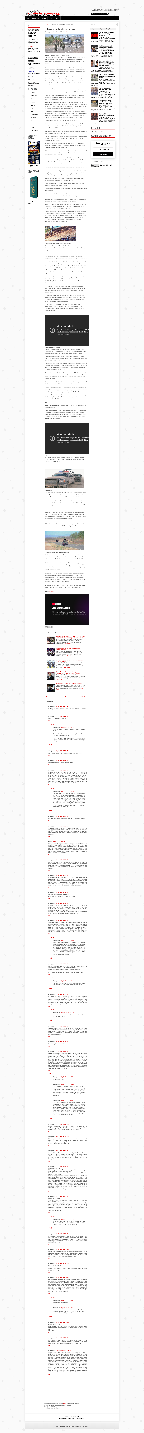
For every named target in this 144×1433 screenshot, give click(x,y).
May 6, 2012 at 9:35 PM (62, 1041)
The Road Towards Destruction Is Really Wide (106, 114)
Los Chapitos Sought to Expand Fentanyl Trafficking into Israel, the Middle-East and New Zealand (107, 63)
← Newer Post (48, 697)
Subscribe (103, 154)
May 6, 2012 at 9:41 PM (67, 981)
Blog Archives (110, 29)
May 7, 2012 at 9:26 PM (62, 1234)
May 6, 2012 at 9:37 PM (62, 1051)
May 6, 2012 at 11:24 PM (67, 940)
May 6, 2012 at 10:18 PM (67, 1012)
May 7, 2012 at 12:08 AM (67, 1077)
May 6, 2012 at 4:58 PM (62, 875)
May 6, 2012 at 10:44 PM (67, 791)
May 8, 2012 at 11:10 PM (62, 1277)
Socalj (32, 127)
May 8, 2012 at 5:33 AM (62, 1263)
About (51, 18)
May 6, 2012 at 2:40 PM (62, 816)
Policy (57, 18)
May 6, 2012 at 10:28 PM (67, 727)
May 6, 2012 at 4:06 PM (59, 841)
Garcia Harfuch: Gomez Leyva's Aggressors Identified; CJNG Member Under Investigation (68, 672)
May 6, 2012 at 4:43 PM (62, 860)
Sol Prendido (34, 130)
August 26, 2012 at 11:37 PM (64, 1350)
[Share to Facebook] (52, 627)
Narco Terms (35, 18)
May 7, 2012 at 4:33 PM (62, 1166)
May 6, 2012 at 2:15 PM (62, 760)
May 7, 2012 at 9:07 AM (62, 1124)
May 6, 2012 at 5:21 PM (62, 903)
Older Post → (84, 697)
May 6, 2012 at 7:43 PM (62, 964)
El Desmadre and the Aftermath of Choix (60, 29)
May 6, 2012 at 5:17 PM (62, 892)
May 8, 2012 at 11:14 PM (67, 1219)
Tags (101, 29)
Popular (94, 29)
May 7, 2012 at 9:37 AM (62, 1136)
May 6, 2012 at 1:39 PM (62, 751)
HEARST (33, 105)
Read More (68, 643)
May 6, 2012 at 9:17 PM (62, 1026)
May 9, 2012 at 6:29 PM (67, 1307)
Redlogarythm (35, 124)
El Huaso (33, 99)
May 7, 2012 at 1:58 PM (62, 1150)
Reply (49, 711)
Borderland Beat (71, 1426)
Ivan (32, 111)
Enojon (33, 102)
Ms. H (32, 121)
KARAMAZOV (34, 114)
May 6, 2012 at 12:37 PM (62, 706)
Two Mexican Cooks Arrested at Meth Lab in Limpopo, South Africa (105, 102)
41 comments (70, 32)
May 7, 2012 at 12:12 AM (67, 1084)
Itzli (32, 108)
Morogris (33, 117)
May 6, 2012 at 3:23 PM (62, 826)
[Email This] (46, 627)
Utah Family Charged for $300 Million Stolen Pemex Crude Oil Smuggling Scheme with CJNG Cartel (106, 48)
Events (44, 18)
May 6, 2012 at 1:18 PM (62, 716)
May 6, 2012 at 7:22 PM (62, 920)
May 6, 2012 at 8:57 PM (62, 994)
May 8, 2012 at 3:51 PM (67, 1100)
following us (81, 1418)
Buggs (32, 92)
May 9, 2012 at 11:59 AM (62, 1322)
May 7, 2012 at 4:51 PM (62, 1196)
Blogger (85, 1426)
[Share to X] (50, 627)
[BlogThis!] (48, 627)
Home (28, 18)
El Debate (51, 591)
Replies (52, 724)
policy (32, 82)
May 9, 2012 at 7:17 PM (62, 1338)
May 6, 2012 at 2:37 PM (62, 770)
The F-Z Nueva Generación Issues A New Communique (107, 75)
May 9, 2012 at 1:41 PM (67, 1300)
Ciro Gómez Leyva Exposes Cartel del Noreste (69, 683)
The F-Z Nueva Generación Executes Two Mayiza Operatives (106, 34)
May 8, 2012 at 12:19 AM (62, 1249)
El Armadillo (34, 95)
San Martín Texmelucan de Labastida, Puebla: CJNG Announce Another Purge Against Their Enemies (70, 637)
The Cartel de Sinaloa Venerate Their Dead (105, 88)
